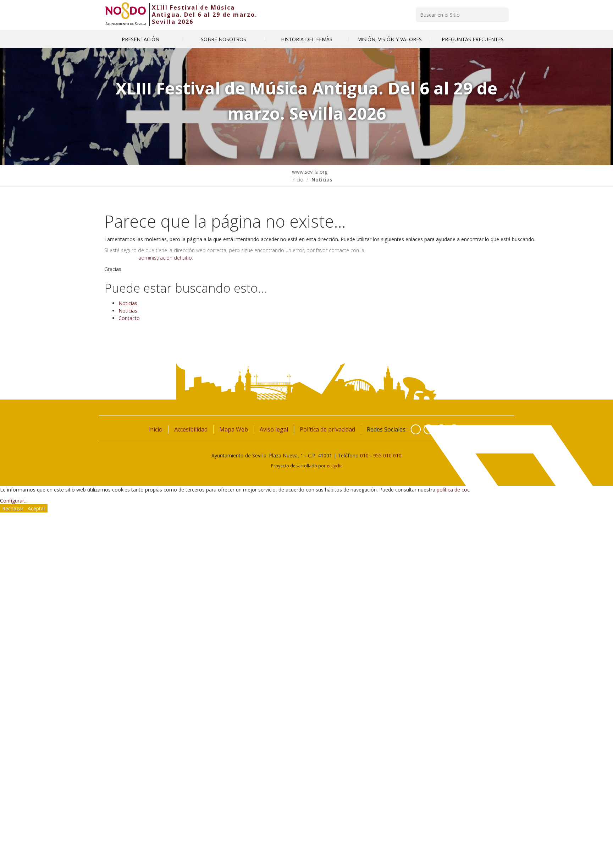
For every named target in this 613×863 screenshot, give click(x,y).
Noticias (127, 303)
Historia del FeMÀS (306, 39)
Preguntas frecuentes (473, 39)
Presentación (140, 39)
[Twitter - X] (428, 429)
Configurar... (13, 500)
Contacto (129, 318)
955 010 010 (387, 455)
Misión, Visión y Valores (389, 39)
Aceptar (36, 508)
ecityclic (334, 465)
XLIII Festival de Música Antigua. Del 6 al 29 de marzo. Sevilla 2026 (204, 15)
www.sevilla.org (309, 171)
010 (364, 455)
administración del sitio (165, 257)
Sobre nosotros (223, 39)
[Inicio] (125, 14)
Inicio (297, 179)
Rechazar (12, 508)
